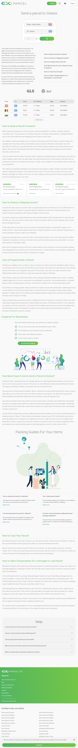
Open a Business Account (8, 679)
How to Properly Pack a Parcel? (55, 62)
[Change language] (65, 3)
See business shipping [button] (28, 343)
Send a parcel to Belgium (8, 715)
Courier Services (6, 726)
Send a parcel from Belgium (46, 715)
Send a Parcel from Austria (46, 712)
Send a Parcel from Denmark (46, 723)
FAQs (3, 682)
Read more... (6, 505)
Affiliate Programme (7, 687)
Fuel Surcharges (6, 733)
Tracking (51, 3)
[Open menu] (59, 3)
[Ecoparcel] (14, 3)
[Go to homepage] (39, 671)
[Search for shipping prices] (47, 39)
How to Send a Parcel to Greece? (55, 54)
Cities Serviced (5, 728)
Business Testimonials (8, 685)
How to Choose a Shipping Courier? (56, 58)
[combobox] (39, 24)
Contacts (4, 690)
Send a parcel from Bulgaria (46, 718)
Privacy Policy (5, 693)
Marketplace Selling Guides (9, 731)
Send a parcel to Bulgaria (8, 718)
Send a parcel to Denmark (8, 723)
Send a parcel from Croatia (46, 720)
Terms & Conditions (7, 695)
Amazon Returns (43, 731)
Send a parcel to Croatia (8, 720)
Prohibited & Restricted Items (46, 728)
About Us (5, 676)
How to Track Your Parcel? (53, 72)
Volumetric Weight (44, 726)
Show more (39, 119)
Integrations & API (43, 733)
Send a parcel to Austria (8, 712)
